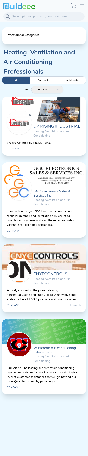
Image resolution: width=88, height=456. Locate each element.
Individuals (72, 80)
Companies (44, 80)
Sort (27, 89)
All (16, 80)
